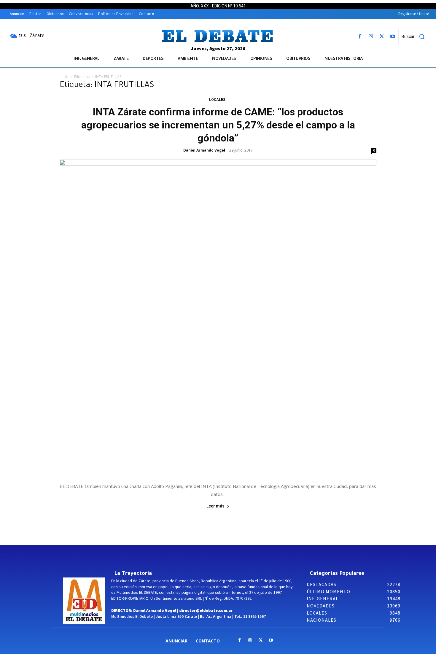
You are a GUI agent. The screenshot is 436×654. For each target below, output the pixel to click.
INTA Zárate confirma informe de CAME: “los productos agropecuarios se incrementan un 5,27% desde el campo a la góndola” (218, 125)
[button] (415, 36)
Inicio (64, 76)
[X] (382, 37)
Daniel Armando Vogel (204, 150)
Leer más (215, 506)
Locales (217, 100)
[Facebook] (360, 37)
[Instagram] (371, 37)
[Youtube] (393, 37)
